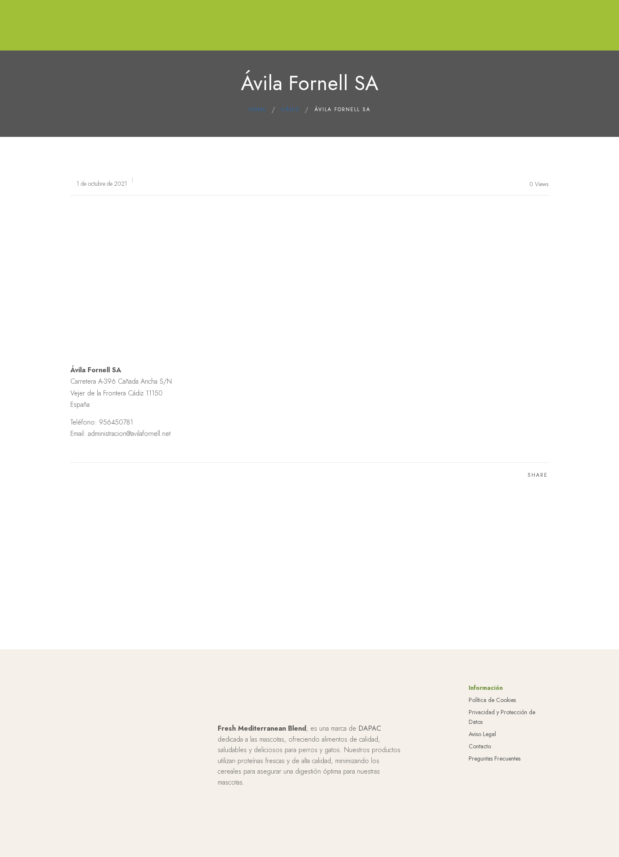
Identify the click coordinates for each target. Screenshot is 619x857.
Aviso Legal (482, 734)
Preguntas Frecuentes (494, 758)
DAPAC (369, 728)
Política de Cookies (492, 700)
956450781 (116, 422)
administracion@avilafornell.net (129, 433)
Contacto (480, 746)
